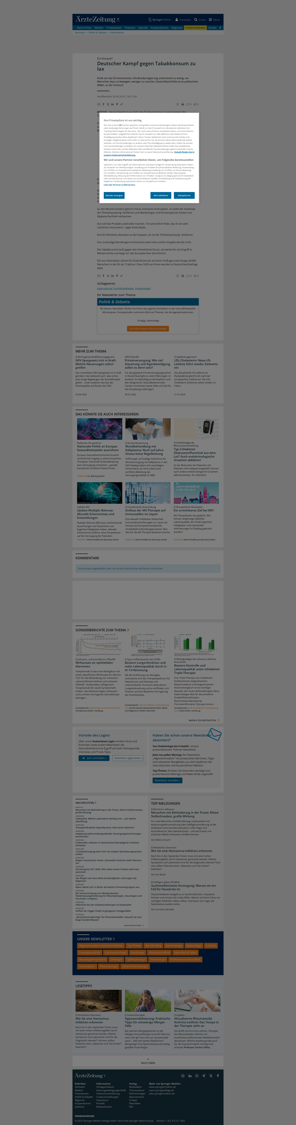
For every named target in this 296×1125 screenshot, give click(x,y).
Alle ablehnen (161, 195)
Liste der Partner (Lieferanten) (119, 184)
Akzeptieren (184, 195)
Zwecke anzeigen (114, 195)
